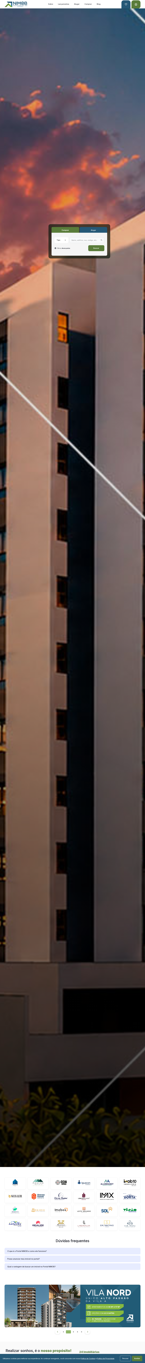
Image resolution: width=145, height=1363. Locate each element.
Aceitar (137, 1358)
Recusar (125, 1358)
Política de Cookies (88, 1358)
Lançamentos (63, 4)
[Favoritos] (125, 4)
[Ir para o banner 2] (67, 1331)
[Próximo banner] (87, 1331)
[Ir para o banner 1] (63, 1331)
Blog (98, 4)
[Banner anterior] (57, 1331)
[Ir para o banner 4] (76, 1331)
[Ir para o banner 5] (81, 1331)
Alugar (77, 4)
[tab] (65, 230)
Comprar (88, 4)
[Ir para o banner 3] (71, 1331)
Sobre (50, 4)
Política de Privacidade (105, 1358)
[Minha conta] (135, 4)
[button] (61, 240)
